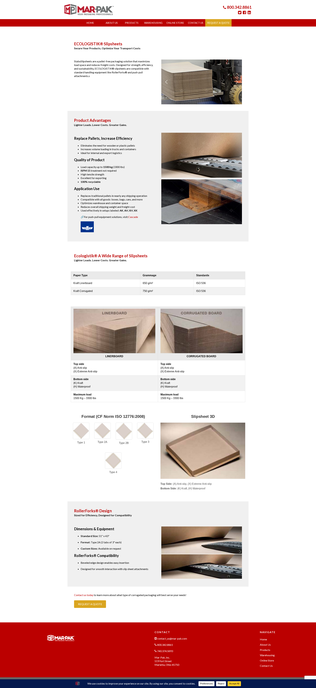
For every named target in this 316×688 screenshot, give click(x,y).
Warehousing (153, 22)
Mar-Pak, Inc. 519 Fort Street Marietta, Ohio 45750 (167, 661)
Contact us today (83, 595)
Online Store (175, 22)
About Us (112, 22)
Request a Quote (218, 22)
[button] (166, 82)
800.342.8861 (239, 7)
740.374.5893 (165, 651)
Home (90, 22)
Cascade (133, 216)
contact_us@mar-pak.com (172, 638)
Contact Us (195, 22)
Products (131, 22)
